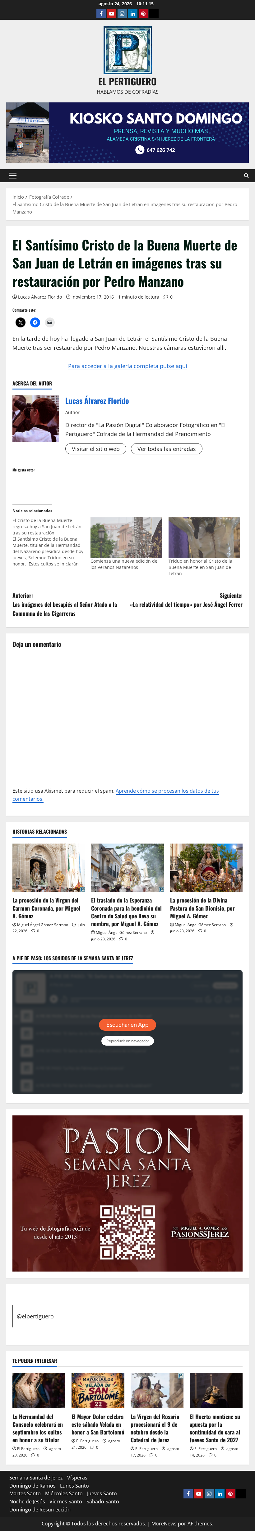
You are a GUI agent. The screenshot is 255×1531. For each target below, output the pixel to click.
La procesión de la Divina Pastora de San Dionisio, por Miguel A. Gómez (202, 908)
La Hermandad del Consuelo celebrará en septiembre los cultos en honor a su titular (37, 1428)
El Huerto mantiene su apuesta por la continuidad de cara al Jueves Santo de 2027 (215, 1428)
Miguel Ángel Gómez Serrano (42, 924)
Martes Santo (25, 1493)
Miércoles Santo (64, 1493)
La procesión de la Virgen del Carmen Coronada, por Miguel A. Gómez (46, 908)
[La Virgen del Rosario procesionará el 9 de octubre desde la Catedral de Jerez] (157, 1390)
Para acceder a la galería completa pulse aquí (127, 366)
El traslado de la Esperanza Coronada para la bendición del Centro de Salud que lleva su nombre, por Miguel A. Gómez (126, 912)
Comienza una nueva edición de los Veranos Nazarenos (123, 564)
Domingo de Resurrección (40, 1509)
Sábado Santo (102, 1501)
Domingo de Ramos (32, 1485)
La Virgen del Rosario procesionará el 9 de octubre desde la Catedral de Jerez (155, 1428)
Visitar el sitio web (96, 449)
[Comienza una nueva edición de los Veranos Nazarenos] (126, 537)
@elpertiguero (35, 1316)
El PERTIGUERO (127, 81)
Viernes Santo (65, 1501)
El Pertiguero (28, 1448)
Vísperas (77, 1477)
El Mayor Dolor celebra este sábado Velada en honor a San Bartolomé (98, 1424)
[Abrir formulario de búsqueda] (246, 175)
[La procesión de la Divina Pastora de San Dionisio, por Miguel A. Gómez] (206, 868)
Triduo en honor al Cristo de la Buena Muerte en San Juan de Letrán (200, 567)
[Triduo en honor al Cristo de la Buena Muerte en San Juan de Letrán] (204, 537)
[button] (13, 175)
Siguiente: (186, 599)
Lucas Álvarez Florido (40, 297)
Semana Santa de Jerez (36, 1477)
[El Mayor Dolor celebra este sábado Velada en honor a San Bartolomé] (98, 1390)
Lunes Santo (74, 1485)
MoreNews (164, 1523)
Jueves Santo (102, 1493)
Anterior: (64, 604)
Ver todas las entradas (166, 449)
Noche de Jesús (27, 1501)
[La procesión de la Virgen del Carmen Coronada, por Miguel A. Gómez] (48, 868)
